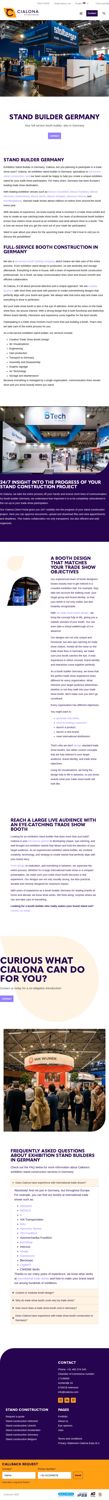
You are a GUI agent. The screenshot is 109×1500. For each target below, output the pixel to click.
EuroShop (26, 1242)
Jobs (60, 1430)
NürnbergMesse (13, 200)
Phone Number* (47, 1469)
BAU (23, 1224)
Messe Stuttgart (56, 196)
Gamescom (27, 1255)
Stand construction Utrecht (21, 1425)
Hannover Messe (76, 196)
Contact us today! (21, 910)
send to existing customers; (71, 722)
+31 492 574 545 (76, 1369)
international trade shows (33, 1278)
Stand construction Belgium (21, 1439)
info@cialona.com (68, 1392)
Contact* (7, 1469)
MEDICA (25, 1210)
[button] (82, 3)
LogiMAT (25, 1264)
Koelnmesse (22, 196)
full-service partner (38, 841)
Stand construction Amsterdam (23, 1430)
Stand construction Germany (22, 1434)
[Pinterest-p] (73, 1400)
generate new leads (67, 718)
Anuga (24, 1251)
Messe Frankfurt (79, 191)
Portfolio (62, 1416)
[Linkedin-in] (66, 1400)
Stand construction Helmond (22, 1421)
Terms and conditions (70, 1438)
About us (63, 1421)
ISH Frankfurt (28, 1233)
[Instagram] (60, 1400)
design (77, 745)
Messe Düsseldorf (58, 191)
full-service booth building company (34, 261)
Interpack (26, 1206)
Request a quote (15, 1416)
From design (18, 865)
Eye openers (65, 1425)
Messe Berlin (38, 196)
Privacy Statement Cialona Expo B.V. (79, 1443)
